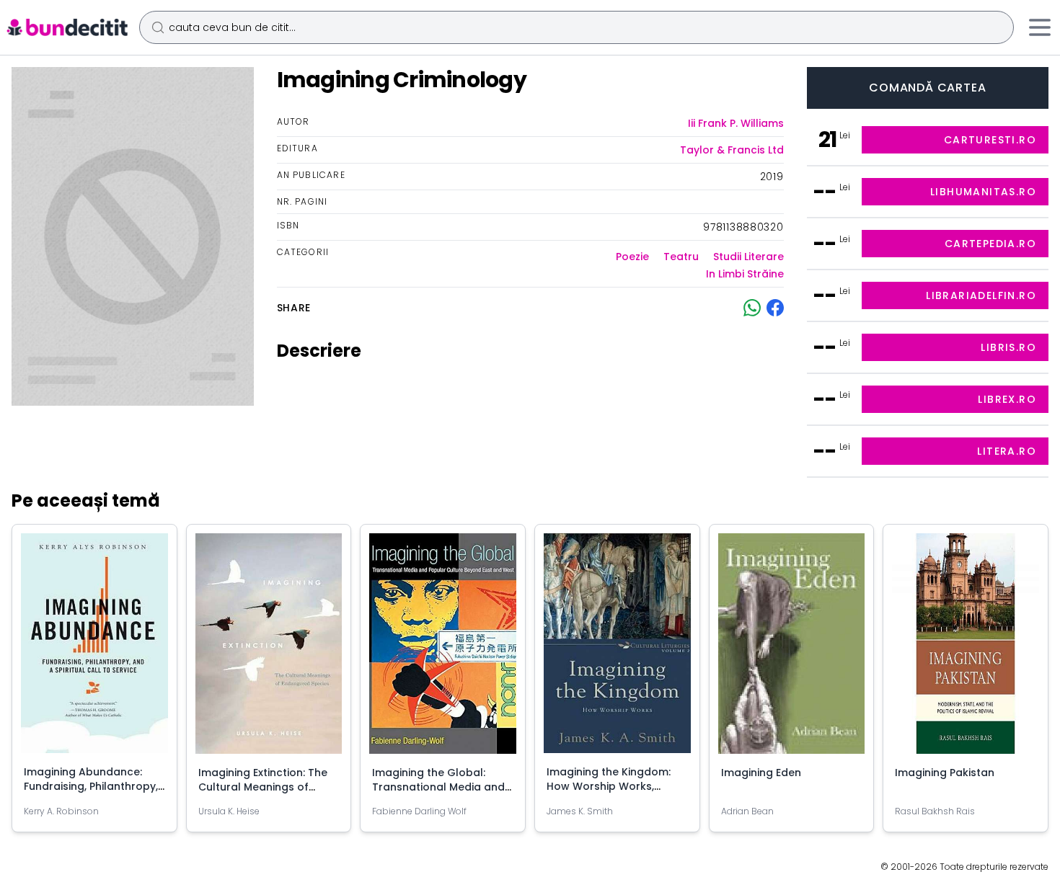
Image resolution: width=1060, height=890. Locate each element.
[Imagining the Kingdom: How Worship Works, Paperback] (617, 649)
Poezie (632, 256)
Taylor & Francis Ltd (732, 150)
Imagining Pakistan (944, 772)
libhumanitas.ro (983, 191)
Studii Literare (748, 256)
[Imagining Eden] (791, 649)
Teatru (681, 256)
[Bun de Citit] (67, 27)
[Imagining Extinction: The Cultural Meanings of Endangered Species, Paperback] (269, 649)
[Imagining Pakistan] (965, 649)
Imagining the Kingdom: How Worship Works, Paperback (609, 786)
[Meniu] (1039, 27)
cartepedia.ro (990, 243)
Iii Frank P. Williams (736, 123)
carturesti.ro (990, 140)
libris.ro (1008, 347)
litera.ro (1006, 451)
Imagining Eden (761, 772)
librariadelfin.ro (981, 295)
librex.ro (1007, 399)
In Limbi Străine (745, 274)
